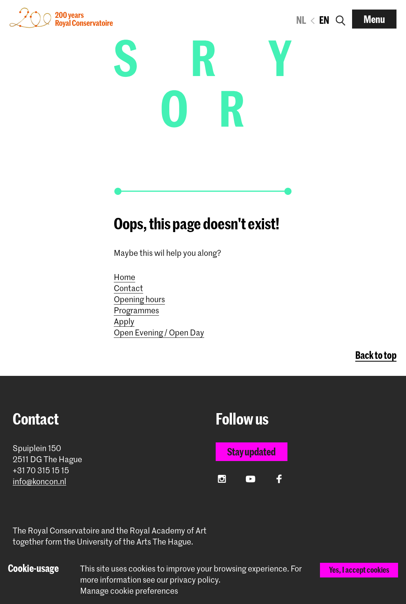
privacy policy (194, 579)
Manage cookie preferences (129, 591)
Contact (128, 288)
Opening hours (139, 299)
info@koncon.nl (39, 481)
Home (124, 277)
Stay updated (251, 451)
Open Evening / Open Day (159, 332)
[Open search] (340, 19)
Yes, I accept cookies (359, 569)
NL (301, 20)
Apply (124, 321)
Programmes (136, 310)
